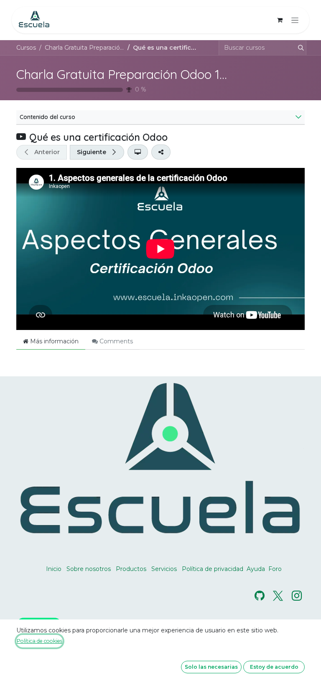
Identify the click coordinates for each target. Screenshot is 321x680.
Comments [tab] (115, 341)
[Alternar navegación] (295, 20)
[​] (259, 595)
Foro (275, 569)
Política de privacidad (212, 569)
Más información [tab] (53, 341)
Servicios (164, 569)
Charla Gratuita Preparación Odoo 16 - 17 (132, 74)
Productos (131, 569)
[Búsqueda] (298, 48)
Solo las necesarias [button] (211, 667)
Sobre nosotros (88, 569)
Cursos (26, 47)
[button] (41, 152)
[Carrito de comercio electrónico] (279, 20)
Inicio (53, 569)
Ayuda (256, 569)
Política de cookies (39, 641)
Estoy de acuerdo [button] (274, 667)
